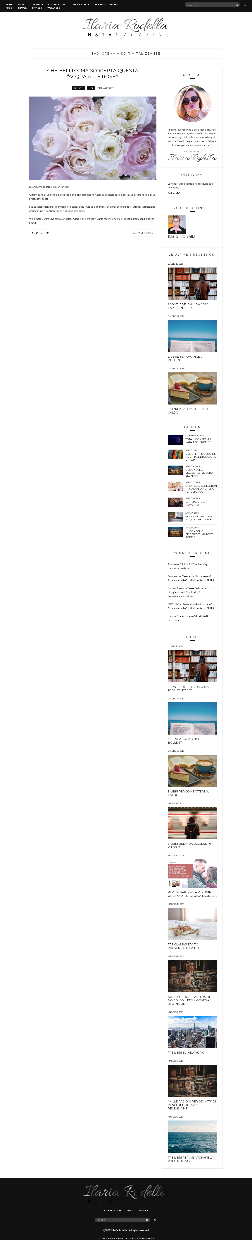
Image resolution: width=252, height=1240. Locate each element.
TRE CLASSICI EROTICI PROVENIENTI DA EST (184, 946)
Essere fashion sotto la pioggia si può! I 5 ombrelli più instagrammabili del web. (190, 592)
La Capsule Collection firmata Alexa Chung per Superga (201, 488)
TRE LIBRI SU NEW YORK (186, 1052)
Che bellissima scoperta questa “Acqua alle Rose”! (92, 73)
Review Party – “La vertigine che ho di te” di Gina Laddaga (192, 893)
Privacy (143, 1210)
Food (9, 8)
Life (91, 88)
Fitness (37, 8)
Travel (22, 8)
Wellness (53, 8)
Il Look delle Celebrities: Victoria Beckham (199, 472)
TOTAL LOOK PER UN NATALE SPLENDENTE (198, 440)
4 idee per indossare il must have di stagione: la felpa (200, 456)
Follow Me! (174, 193)
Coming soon (56, 4)
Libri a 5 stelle (79, 4)
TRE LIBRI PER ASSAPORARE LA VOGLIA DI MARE (190, 1159)
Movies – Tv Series (106, 4)
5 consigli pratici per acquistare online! (199, 518)
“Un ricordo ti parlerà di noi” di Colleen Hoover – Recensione (189, 1000)
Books (36, 4)
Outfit (22, 4)
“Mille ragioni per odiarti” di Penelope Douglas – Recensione (192, 1105)
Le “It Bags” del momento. (195, 503)
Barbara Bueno (176, 588)
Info (129, 1210)
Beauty (78, 88)
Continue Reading (143, 232)
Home (9, 4)
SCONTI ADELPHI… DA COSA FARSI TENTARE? (188, 306)
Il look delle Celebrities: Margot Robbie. (199, 534)
